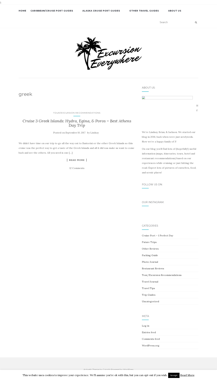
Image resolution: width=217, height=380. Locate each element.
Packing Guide (150, 255)
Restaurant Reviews (153, 268)
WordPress (128, 369)
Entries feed (149, 332)
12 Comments (76, 168)
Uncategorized (150, 301)
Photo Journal (150, 261)
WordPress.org (150, 345)
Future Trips (149, 242)
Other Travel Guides (144, 10)
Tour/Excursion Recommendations (76, 113)
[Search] (196, 22)
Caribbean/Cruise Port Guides (52, 10)
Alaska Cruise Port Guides (101, 10)
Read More (77, 160)
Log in (145, 325)
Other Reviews (150, 248)
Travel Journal (150, 281)
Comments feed (151, 338)
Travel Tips (148, 288)
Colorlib (106, 369)
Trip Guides (148, 294)
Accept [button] (173, 375)
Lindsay (94, 132)
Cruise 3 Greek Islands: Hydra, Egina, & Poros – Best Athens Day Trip (77, 123)
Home (22, 10)
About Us (174, 10)
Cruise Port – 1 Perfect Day (157, 235)
